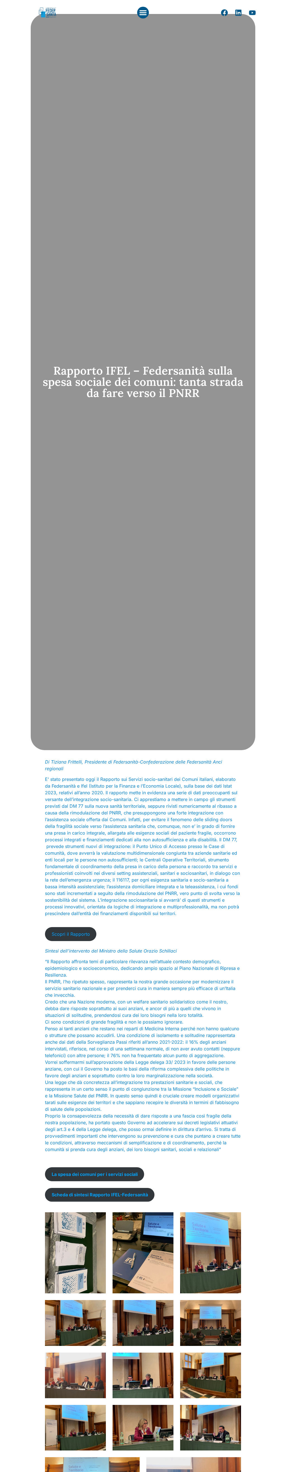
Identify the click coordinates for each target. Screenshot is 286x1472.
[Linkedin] (238, 13)
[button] (143, 12)
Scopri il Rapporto (71, 934)
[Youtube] (252, 13)
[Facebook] (224, 13)
